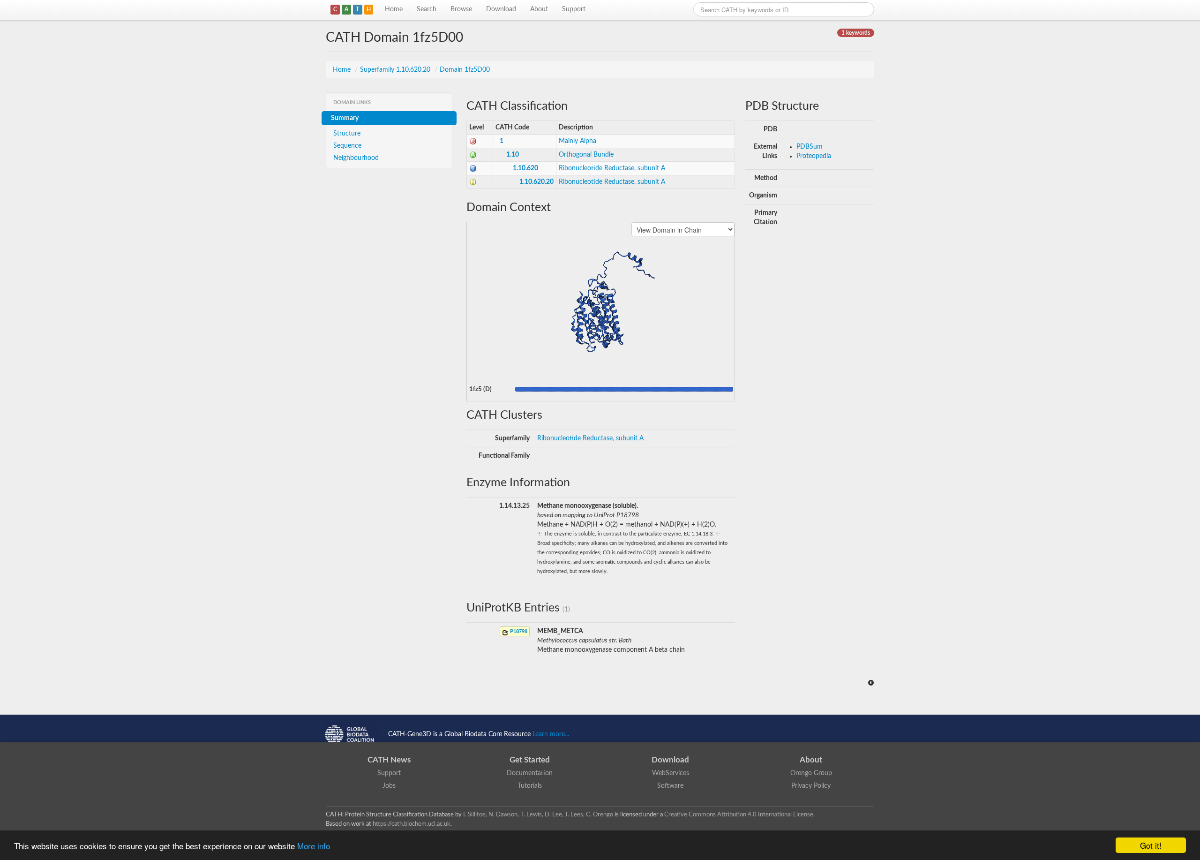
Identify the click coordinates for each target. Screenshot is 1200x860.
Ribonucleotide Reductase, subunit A (612, 168)
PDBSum (809, 146)
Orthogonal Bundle (586, 154)
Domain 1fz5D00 (465, 70)
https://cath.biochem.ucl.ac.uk (411, 824)
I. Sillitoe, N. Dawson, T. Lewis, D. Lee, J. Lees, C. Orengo (538, 814)
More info (313, 846)
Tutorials (530, 786)
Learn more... (550, 734)
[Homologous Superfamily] (473, 182)
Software (670, 786)
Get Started (530, 760)
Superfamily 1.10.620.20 (396, 70)
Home (394, 9)
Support (573, 9)
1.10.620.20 (536, 182)
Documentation (530, 773)
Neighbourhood (356, 158)
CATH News (389, 760)
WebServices (670, 773)
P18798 (518, 631)
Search (426, 9)
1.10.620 (525, 168)
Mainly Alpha (577, 141)
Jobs (389, 786)
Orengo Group (811, 773)
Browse (461, 9)
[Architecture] (473, 154)
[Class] (473, 141)
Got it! (1151, 845)
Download (501, 9)
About (539, 9)
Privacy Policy (811, 786)
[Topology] (473, 168)
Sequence (347, 146)
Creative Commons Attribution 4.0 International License (738, 814)
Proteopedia (813, 156)
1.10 (512, 154)
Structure (346, 133)
